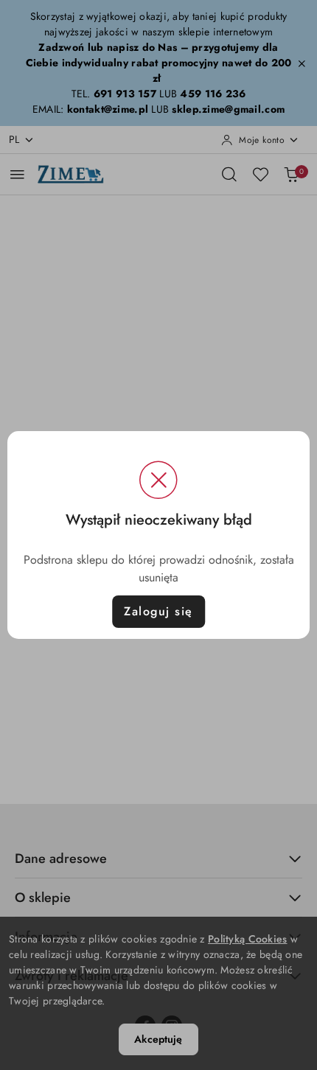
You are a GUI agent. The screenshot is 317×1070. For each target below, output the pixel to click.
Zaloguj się (158, 611)
